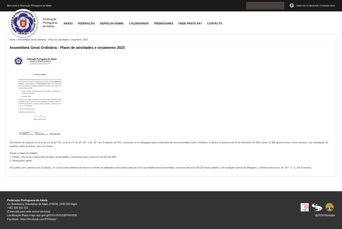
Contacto (214, 23)
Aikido (68, 23)
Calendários (139, 23)
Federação (86, 23)
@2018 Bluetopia (325, 215)
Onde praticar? (190, 23)
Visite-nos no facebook (307, 5)
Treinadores (163, 23)
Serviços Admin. (112, 23)
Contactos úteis (327, 5)
